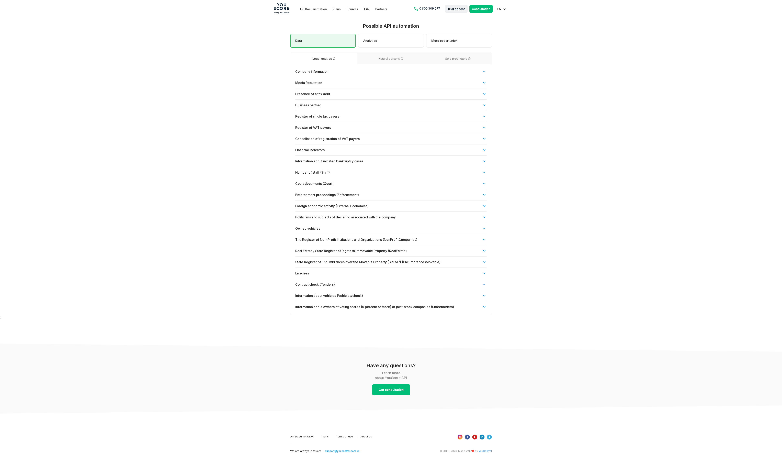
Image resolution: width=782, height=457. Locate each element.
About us (366, 436)
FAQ (366, 9)
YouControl (485, 451)
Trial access (456, 9)
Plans (337, 9)
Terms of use (344, 436)
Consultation (481, 9)
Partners (381, 9)
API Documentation (313, 9)
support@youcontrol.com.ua (342, 451)
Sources (352, 9)
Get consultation (391, 390)
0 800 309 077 (429, 8)
